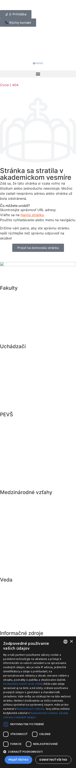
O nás (9, 479)
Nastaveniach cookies (43, 713)
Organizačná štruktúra (25, 470)
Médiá (10, 450)
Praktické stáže (19, 519)
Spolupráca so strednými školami (36, 402)
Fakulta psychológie (23, 314)
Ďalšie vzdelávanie (22, 373)
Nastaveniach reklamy (30, 709)
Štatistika (13, 548)
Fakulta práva (17, 295)
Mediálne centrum (21, 460)
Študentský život (20, 382)
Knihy (9, 606)
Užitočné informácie (23, 392)
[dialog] (38, 702)
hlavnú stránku (32, 215)
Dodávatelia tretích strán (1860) (23, 684)
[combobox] (65, 642)
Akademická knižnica (24, 625)
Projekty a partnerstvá (25, 528)
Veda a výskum (18, 587)
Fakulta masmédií (21, 324)
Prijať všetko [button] (18, 759)
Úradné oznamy (19, 441)
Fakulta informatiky (22, 334)
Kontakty (13, 567)
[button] (38, 73)
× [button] (71, 641)
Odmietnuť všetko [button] (53, 759)
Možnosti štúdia (19, 363)
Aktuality (12, 421)
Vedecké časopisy (21, 616)
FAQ (8, 557)
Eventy (11, 431)
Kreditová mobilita (22, 509)
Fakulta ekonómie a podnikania (34, 305)
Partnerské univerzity (24, 538)
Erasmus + (14, 499)
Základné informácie (23, 353)
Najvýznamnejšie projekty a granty (37, 596)
